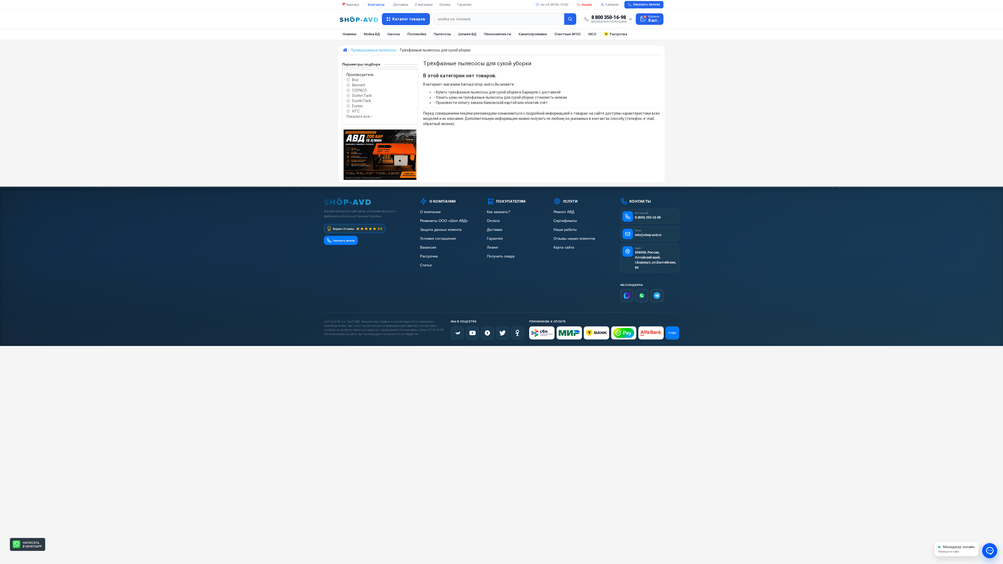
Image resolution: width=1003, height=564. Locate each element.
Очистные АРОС (568, 34)
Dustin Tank (362, 95)
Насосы (394, 34)
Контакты (376, 5)
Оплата (444, 5)
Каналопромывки (533, 34)
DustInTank (361, 101)
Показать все (358, 116)
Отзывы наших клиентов (574, 238)
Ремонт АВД (563, 212)
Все (355, 80)
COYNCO (359, 90)
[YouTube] (472, 332)
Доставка (400, 5)
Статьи (426, 265)
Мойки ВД (372, 34)
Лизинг (492, 247)
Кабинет (612, 5)
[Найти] (570, 19)
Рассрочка (618, 34)
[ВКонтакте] (457, 332)
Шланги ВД (467, 34)
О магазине (424, 5)
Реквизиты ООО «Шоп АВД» (444, 221)
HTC (356, 111)
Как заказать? (498, 212)
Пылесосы (442, 34)
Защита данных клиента (441, 230)
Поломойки (416, 34)
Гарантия (464, 5)
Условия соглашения (438, 238)
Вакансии (428, 247)
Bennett (358, 85)
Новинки (349, 34)
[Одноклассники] (517, 332)
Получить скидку (501, 256)
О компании (430, 212)
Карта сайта (563, 247)
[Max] (626, 295)
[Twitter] (502, 332)
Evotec (357, 106)
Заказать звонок (646, 4)
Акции (587, 5)
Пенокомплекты (497, 34)
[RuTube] (487, 332)
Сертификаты (565, 221)
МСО (592, 34)
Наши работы (565, 230)
